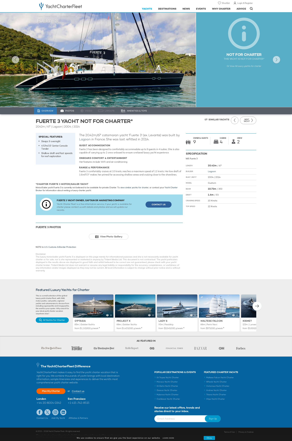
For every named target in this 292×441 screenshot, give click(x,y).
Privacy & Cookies (246, 432)
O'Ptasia (80, 320)
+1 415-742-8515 (78, 402)
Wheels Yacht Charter (216, 381)
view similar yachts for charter (134, 187)
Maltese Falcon (211, 320)
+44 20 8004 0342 (48, 402)
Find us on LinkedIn (63, 412)
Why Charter (221, 8)
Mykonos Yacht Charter (167, 394)
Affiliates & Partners (78, 418)
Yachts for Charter (67, 16)
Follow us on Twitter (47, 412)
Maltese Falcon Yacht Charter (220, 377)
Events (201, 8)
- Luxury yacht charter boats (70, 6)
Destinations (167, 8)
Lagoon (84, 139)
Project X (123, 320)
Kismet (247, 320)
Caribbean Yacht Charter (168, 399)
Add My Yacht (58, 418)
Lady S (163, 320)
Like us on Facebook (39, 412)
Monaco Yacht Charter (167, 381)
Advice (241, 8)
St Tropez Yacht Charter (168, 377)
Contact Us (158, 204)
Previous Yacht (15, 59)
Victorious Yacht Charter (217, 386)
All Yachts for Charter (54, 320)
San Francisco (76, 399)
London (41, 399)
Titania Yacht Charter (216, 394)
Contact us (78, 391)
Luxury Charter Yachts (46, 16)
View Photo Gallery (111, 236)
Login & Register (245, 3)
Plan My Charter (51, 391)
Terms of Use (229, 432)
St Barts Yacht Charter (167, 386)
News (186, 8)
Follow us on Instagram (55, 412)
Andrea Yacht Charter (216, 390)
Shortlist (226, 3)
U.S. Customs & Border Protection (60, 247)
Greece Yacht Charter (167, 390)
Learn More (168, 438)
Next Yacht (276, 59)
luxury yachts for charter (249, 66)
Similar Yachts (219, 119)
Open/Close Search (251, 8)
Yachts (147, 8)
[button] (257, 306)
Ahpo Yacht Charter (215, 399)
